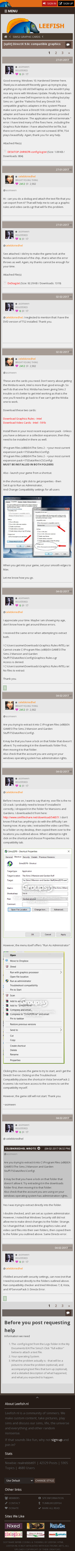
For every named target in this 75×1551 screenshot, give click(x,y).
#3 (70, 224)
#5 (70, 352)
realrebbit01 (27, 1463)
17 (26, 74)
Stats (8, 1453)
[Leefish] (37, 25)
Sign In (51, 3)
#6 (70, 591)
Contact (14, 1503)
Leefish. (52, 1542)
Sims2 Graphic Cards (26, 37)
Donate (13, 1508)
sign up (56, 1440)
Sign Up (68, 3)
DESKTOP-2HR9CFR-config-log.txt (27, 152)
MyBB (18, 1542)
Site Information (53, 1498)
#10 (70, 1247)
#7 (70, 695)
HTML (60, 1542)
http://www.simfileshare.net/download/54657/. (31, 817)
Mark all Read (51, 1508)
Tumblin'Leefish (52, 1503)
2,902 (32, 184)
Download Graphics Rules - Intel (22, 418)
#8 (70, 771)
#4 (70, 296)
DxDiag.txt (14, 283)
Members (13, 1498)
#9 (70, 1118)
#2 (70, 169)
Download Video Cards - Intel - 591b (24, 422)
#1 (70, 59)
